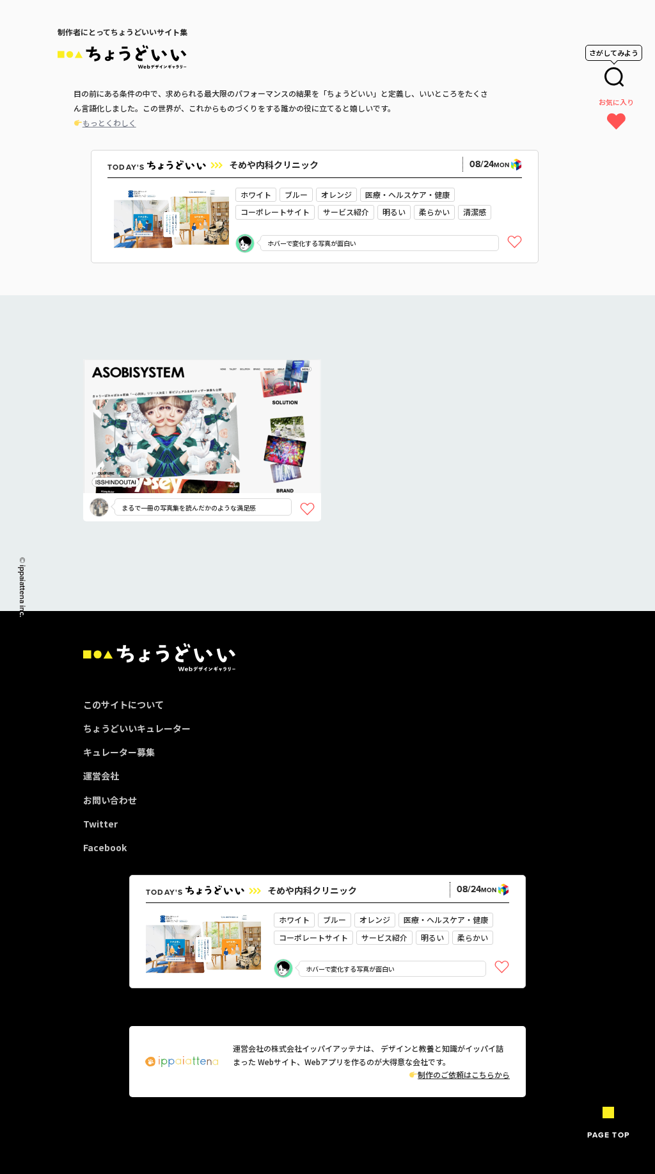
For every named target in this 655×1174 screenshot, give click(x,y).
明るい (394, 211)
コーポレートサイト (275, 211)
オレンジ (336, 194)
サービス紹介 (346, 211)
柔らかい (434, 211)
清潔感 (474, 211)
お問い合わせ (110, 800)
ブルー (296, 194)
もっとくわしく (109, 122)
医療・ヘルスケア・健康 (407, 194)
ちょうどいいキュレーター (137, 728)
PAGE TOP (608, 1135)
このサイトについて (123, 704)
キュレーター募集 (119, 752)
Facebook (105, 847)
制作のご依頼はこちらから (464, 1074)
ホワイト (256, 194)
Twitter (100, 823)
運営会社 (101, 775)
